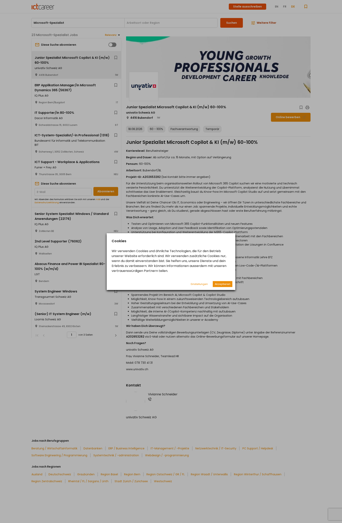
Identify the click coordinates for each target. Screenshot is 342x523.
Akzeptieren (222, 284)
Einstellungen (199, 284)
